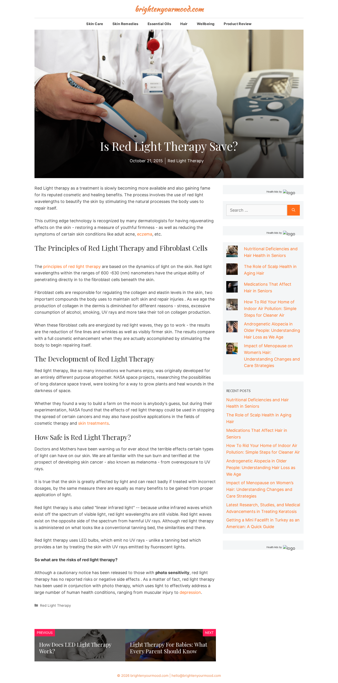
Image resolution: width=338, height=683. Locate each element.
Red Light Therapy (55, 605)
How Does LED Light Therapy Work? (75, 648)
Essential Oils (159, 24)
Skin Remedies (125, 24)
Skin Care (94, 24)
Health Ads (272, 191)
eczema (144, 234)
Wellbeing (206, 24)
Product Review (238, 24)
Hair (184, 24)
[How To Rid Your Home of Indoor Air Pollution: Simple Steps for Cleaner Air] (232, 306)
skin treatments (93, 423)
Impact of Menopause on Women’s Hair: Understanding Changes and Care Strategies (259, 489)
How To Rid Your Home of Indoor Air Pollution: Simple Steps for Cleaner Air (270, 308)
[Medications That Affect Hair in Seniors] (232, 289)
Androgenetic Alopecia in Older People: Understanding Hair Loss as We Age (272, 331)
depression (190, 592)
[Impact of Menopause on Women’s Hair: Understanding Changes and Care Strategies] (232, 350)
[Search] (293, 210)
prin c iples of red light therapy (72, 266)
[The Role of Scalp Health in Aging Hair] (232, 271)
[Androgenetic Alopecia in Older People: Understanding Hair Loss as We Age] (232, 328)
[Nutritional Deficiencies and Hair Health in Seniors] (232, 253)
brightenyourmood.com (169, 8)
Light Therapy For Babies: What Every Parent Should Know (168, 648)
